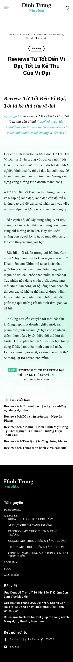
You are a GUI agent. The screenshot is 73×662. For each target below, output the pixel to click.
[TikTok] (42, 639)
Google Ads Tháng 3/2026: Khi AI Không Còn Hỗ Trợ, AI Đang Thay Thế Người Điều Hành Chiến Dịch (34, 607)
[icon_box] (17, 400)
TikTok (50, 639)
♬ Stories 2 (58, 133)
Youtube (14, 646)
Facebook (15, 639)
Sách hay (25, 34)
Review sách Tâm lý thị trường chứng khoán (35, 441)
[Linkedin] (24, 639)
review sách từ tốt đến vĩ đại (41, 370)
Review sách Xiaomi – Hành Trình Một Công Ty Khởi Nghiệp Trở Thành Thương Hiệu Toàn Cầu (36, 431)
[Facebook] (5, 639)
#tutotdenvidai (16, 127)
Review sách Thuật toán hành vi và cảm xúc (35, 448)
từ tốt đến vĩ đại (36, 379)
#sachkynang (39, 133)
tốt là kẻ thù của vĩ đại (36, 374)
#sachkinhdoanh (17, 133)
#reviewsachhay (38, 127)
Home (12, 34)
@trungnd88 (13, 116)
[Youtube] (5, 647)
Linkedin (33, 639)
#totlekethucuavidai (50, 121)
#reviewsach (59, 127)
